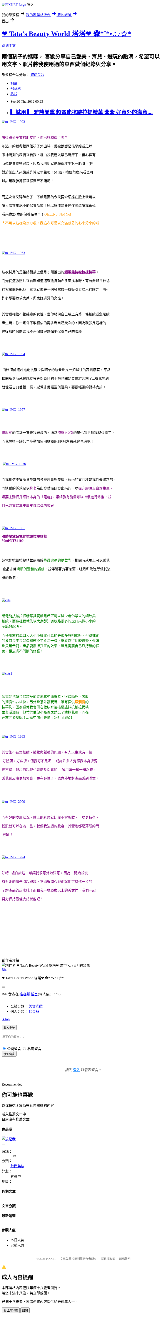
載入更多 (9, 1027)
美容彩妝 (36, 1006)
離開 (25, 1310)
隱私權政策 (108, 1258)
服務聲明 (124, 1258)
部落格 (15, 89)
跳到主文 (9, 46)
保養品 (34, 1011)
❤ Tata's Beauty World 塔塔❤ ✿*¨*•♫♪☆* (66, 34)
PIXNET (51, 1258)
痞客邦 (25, 994)
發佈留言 (9, 1054)
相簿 (13, 83)
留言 (34, 994)
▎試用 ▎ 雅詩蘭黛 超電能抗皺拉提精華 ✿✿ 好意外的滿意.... (81, 112)
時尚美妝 (37, 75)
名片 (13, 94)
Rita (4, 969)
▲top (6, 1019)
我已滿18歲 (10, 1310)
